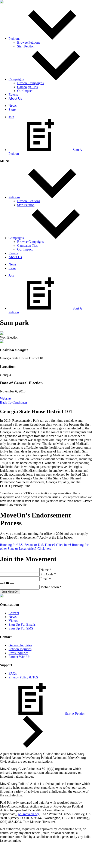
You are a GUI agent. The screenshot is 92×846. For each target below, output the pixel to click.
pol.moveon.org (28, 814)
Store (12, 109)
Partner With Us (19, 657)
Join (11, 117)
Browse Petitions (28, 42)
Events (13, 94)
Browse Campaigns (30, 83)
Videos (13, 620)
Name (45, 570)
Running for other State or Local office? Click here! (44, 546)
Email (45, 579)
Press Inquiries (18, 653)
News (12, 106)
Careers (14, 613)
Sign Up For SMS (21, 628)
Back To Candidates (13, 402)
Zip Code (48, 574)
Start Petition (25, 46)
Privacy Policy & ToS (23, 677)
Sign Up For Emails (22, 624)
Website (5, 398)
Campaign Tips (27, 87)
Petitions (14, 38)
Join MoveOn (10, 591)
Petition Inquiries (20, 649)
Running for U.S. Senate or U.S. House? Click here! (35, 545)
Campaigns (16, 79)
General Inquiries (20, 645)
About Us (15, 98)
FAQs (13, 673)
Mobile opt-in (50, 587)
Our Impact (25, 91)
